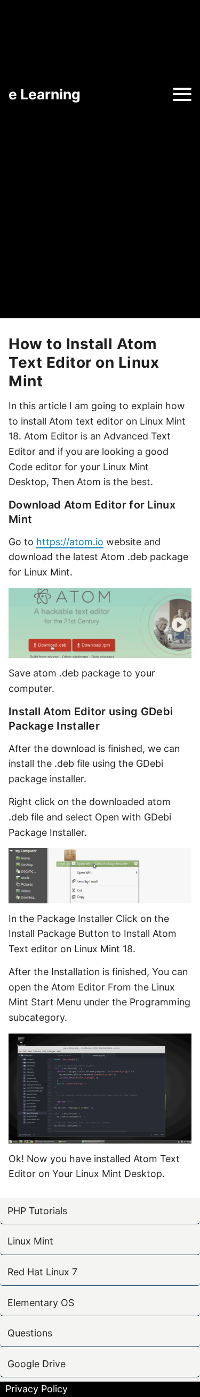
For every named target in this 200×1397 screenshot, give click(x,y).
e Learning (45, 94)
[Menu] (182, 94)
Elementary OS (40, 1302)
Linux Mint (30, 1241)
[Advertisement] (100, 213)
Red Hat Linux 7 (42, 1271)
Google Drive (36, 1363)
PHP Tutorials (37, 1210)
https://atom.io (69, 541)
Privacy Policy (36, 1388)
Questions (29, 1333)
